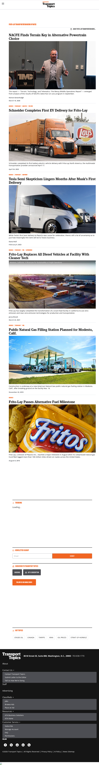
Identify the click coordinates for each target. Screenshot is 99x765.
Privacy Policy (46, 751)
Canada (30, 637)
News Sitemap (68, 751)
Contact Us (7, 670)
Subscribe (17, 572)
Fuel (23, 250)
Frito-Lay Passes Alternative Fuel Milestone (42, 401)
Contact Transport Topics (15, 674)
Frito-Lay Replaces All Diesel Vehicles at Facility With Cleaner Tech (49, 256)
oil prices (62, 637)
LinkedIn (23, 744)
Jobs (6, 701)
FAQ (6, 732)
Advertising (7, 690)
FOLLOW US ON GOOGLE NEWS (24, 582)
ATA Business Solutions (14, 715)
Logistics (24, 106)
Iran (51, 637)
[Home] (50, 5)
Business (11, 106)
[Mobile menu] (3, 3)
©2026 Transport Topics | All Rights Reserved (20, 751)
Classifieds (7, 697)
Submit (72, 556)
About (5, 663)
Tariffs (42, 637)
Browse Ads (9, 704)
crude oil (18, 637)
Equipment (25, 175)
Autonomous (29, 250)
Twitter (11, 744)
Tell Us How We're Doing (15, 680)
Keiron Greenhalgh (16, 97)
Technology (18, 106)
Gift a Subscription (33, 572)
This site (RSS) (29, 744)
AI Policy (57, 751)
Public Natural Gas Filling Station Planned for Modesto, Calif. (51, 331)
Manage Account (11, 729)
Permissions (10, 736)
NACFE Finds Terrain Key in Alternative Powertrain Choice (47, 36)
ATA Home (9, 718)
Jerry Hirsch (13, 317)
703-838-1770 (78, 656)
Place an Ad (9, 708)
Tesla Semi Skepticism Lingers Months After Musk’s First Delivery (52, 180)
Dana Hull (13, 241)
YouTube (17, 744)
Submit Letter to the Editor (15, 677)
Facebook (5, 744)
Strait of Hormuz (79, 637)
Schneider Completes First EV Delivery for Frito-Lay (48, 110)
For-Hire (31, 106)
